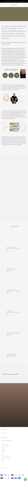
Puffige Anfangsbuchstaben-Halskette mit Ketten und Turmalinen (13, 333)
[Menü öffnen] (1, 4)
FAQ (2, 460)
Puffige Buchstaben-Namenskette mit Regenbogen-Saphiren (13, 291)
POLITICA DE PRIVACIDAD (6, 456)
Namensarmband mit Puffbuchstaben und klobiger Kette (13, 248)
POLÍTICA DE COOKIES (6, 458)
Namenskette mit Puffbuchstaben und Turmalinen (11, 269)
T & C (2, 454)
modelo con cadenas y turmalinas (8, 112)
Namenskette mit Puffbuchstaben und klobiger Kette (13, 312)
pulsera (14, 86)
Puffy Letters (19, 60)
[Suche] (24, 4)
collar (11, 86)
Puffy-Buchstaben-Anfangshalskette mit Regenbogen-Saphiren (12, 355)
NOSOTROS (4, 449)
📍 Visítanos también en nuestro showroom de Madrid (14, 1)
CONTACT (3, 447)
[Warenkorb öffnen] (26, 4)
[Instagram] (4, 433)
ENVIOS (3, 451)
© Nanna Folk (5, 467)
